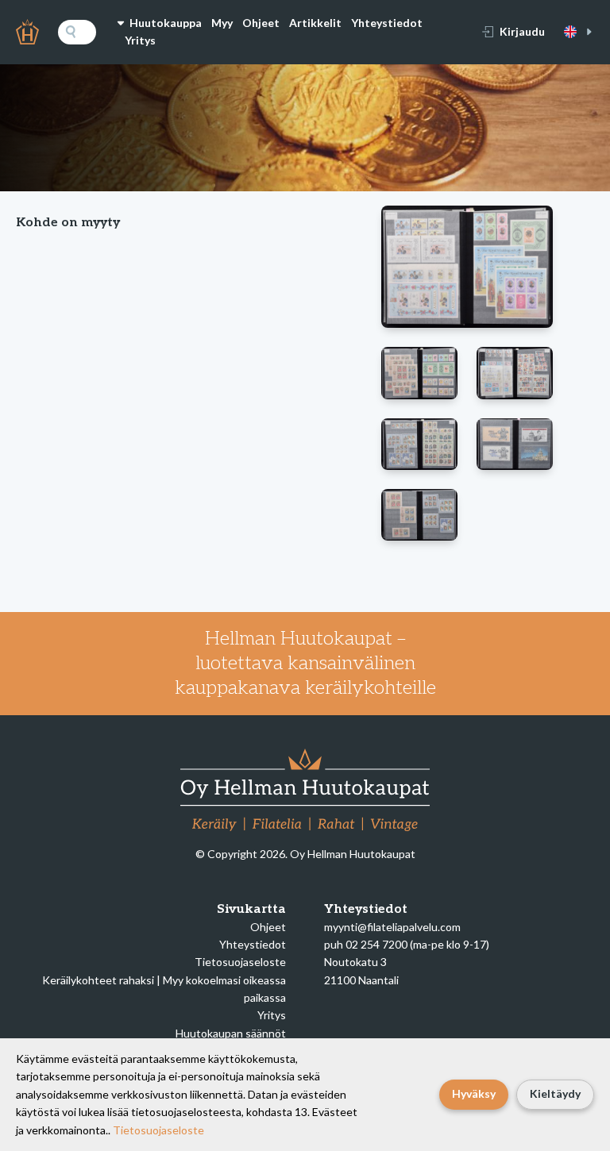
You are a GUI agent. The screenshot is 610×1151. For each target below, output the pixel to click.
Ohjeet (261, 22)
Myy (222, 22)
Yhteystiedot (387, 22)
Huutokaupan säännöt (231, 1033)
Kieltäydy (555, 1093)
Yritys (140, 40)
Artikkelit (315, 22)
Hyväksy (474, 1093)
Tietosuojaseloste (240, 961)
